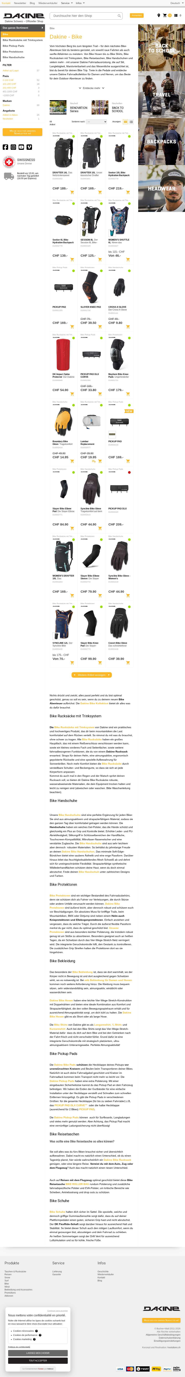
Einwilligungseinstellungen (167, 1341)
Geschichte (103, 1271)
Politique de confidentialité (19, 1347)
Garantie (56, 1274)
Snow (7, 1277)
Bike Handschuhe (14, 57)
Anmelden (137, 15)
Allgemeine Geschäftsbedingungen (163, 1335)
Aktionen (9, 1296)
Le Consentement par (38, 1369)
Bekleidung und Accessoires (18, 1289)
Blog (32, 3)
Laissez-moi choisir (38, 1353)
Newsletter (20, 3)
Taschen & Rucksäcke (15, 1271)
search (119, 16)
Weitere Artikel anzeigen (92, 674)
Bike (7, 1283)
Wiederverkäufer (47, 3)
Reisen (8, 1274)
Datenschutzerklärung (169, 1338)
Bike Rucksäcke (64, 727)
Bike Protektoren (13, 51)
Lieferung (57, 1271)
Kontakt (6, 3)
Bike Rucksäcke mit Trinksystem (23, 40)
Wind (7, 1287)
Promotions (10, 1293)
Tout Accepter (38, 1360)
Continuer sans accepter (57, 1311)
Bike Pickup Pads (13, 45)
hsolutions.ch (173, 1347)
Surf (6, 1280)
